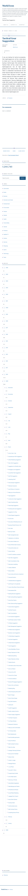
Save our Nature (11, 668)
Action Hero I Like (12, 453)
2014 (7, 347)
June (9, 427)
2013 (7, 354)
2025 (7, 274)
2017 (7, 327)
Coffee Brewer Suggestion (14, 636)
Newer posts (6, 151)
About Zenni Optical (12, 799)
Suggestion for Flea (12, 512)
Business (5, 196)
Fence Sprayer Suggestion (14, 482)
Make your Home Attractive (14, 492)
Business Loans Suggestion (14, 632)
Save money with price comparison (16, 574)
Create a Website (12, 567)
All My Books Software (13, 789)
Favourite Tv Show (12, 770)
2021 (7, 301)
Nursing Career (11, 802)
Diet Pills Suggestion (12, 476)
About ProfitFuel (12, 740)
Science (5, 238)
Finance (5, 211)
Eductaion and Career (8, 200)
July (9, 420)
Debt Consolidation (12, 613)
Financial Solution (12, 577)
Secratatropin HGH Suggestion (15, 456)
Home (14, 151)
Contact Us (14, 24)
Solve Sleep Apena (12, 776)
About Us (6, 24)
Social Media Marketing (13, 792)
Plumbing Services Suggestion (15, 508)
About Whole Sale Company (14, 544)
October (10, 400)
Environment (6, 207)
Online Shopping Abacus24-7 (14, 691)
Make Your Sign (11, 747)
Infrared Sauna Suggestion (14, 642)
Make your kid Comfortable (14, 727)
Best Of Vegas (11, 694)
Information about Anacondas (14, 665)
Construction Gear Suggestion (15, 499)
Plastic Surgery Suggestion (14, 714)
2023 (7, 287)
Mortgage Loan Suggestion (14, 469)
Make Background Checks (13, 786)
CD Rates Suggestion (13, 623)
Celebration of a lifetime (13, 538)
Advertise (21, 24)
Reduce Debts (11, 570)
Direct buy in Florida (12, 779)
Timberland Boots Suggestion (14, 580)
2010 (7, 374)
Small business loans (12, 806)
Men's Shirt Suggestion (13, 463)
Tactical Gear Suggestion (13, 606)
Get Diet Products (12, 610)
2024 (7, 281)
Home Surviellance (12, 678)
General (5, 215)
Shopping (6, 245)
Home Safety (6, 222)
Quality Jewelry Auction (13, 711)
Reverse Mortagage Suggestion (15, 681)
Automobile (6, 188)
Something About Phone (13, 812)
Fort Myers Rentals (12, 721)
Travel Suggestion (12, 646)
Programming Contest (13, 773)
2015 (7, 341)
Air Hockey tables (12, 730)
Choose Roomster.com (13, 548)
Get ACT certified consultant (14, 554)
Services (5, 242)
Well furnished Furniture (13, 743)
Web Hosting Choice (12, 809)
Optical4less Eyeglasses (13, 783)
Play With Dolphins (12, 701)
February (10, 816)
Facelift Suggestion (12, 708)
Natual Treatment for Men (13, 652)
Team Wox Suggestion (13, 557)
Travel (5, 257)
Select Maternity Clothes (13, 659)
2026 (7, 267)
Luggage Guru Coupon (13, 796)
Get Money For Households (14, 583)
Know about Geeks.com (13, 541)
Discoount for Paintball (13, 753)
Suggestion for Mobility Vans (14, 466)
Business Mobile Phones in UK (14, 525)
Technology (6, 253)
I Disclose (6, 875)
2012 (7, 361)
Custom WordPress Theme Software (16, 587)
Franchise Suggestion (13, 639)
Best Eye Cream (11, 531)
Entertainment (7, 203)
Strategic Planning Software (14, 750)
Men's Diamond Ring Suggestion (15, 603)
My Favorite (10, 518)
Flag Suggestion (11, 495)
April (9, 440)
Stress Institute (11, 551)
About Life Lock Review (13, 685)
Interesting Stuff (11, 479)
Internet (5, 226)
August (9, 414)
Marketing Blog (11, 688)
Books (5, 192)
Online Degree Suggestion (14, 515)
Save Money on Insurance (13, 489)
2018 (7, 321)
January (10, 823)
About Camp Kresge (12, 698)
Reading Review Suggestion (14, 593)
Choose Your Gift (12, 672)
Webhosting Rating (12, 655)
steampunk (10, 704)
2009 (7, 381)
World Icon (8, 5)
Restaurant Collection (13, 724)
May (9, 433)
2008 (7, 830)
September (10, 407)
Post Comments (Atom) (13, 155)
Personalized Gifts (12, 590)
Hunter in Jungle (11, 760)
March (9, 447)
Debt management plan (13, 534)
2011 (7, 367)
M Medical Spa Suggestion (14, 629)
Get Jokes (10, 528)
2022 (7, 294)
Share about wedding (13, 564)
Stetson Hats (11, 757)
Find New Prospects (12, 717)
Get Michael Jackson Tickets (14, 619)
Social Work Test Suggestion (14, 472)
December (10, 387)
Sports (5, 249)
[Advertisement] (14, 853)
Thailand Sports (11, 662)
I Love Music (11, 766)
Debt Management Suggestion (15, 626)
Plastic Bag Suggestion (13, 505)
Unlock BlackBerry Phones (13, 649)
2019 (7, 314)
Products (10, 98)
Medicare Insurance (12, 485)
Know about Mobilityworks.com (15, 521)
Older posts (22, 151)
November (10, 394)
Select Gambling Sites (13, 502)
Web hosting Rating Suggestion (15, 597)
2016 (7, 334)
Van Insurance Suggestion (14, 616)
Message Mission (12, 763)
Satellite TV (6, 234)
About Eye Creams (12, 600)
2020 (7, 307)
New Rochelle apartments (13, 737)
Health (5, 219)
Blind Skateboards (12, 734)
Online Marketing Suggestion (14, 459)
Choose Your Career (12, 675)
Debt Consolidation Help (13, 561)
